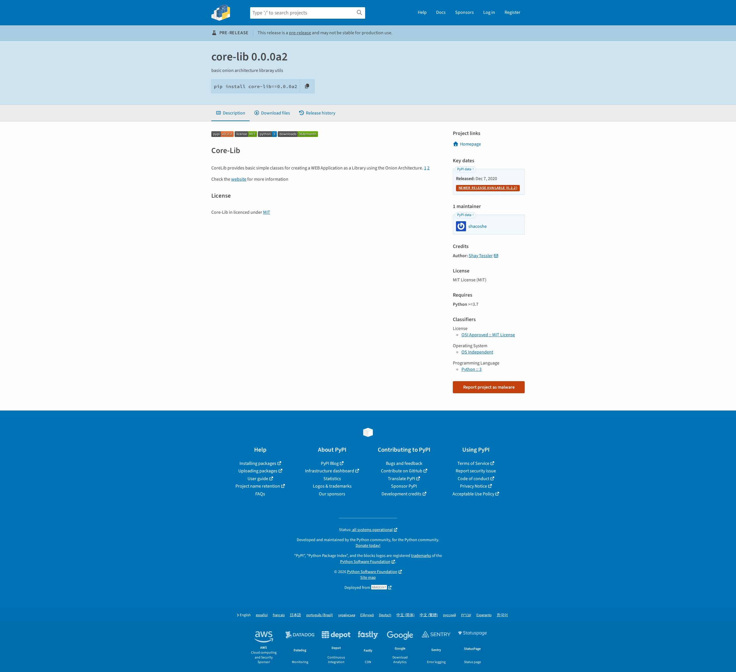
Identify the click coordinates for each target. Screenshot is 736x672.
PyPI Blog (330, 463)
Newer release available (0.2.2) (488, 187)
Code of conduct (473, 479)
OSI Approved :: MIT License (488, 335)
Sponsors (464, 12)
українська (346, 615)
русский (449, 615)
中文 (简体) (405, 615)
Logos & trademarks (332, 486)
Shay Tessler (481, 256)
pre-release (300, 33)
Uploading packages (257, 471)
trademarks (421, 556)
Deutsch (385, 615)
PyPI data (464, 169)
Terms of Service (473, 463)
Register (512, 12)
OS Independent (477, 352)
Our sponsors (332, 494)
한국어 (502, 615)
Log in (489, 12)
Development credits (401, 494)
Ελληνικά (367, 615)
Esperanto (484, 615)
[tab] (230, 113)
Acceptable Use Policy (473, 494)
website (238, 179)
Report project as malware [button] (489, 387)
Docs (441, 12)
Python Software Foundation (365, 562)
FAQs (260, 494)
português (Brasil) (319, 615)
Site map (368, 577)
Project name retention (257, 486)
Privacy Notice (473, 486)
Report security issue (476, 471)
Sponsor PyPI (404, 486)
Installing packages (257, 463)
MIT (266, 212)
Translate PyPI (401, 479)
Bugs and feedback (404, 463)
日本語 (295, 615)
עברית (466, 615)
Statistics (332, 479)
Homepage (470, 144)
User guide (258, 479)
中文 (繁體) (429, 615)
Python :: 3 (471, 369)
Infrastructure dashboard (329, 471)
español (262, 615)
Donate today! (368, 546)
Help (422, 12)
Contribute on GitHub (401, 471)
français (279, 615)
